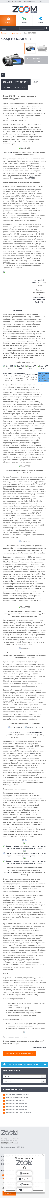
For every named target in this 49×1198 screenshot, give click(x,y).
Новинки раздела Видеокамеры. (17, 1097)
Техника (8, 22)
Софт (40, 22)
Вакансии (5, 1141)
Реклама (15, 1139)
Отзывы (6, 87)
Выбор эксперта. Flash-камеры (17, 1106)
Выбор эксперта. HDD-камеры (17, 1109)
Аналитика (18, 1)
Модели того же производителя (17, 1094)
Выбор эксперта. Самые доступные (19, 1112)
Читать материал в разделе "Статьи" (19, 1053)
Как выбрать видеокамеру (23, 1064)
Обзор (35, 82)
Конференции (29, 1)
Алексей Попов (39, 1048)
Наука (24, 22)
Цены (24, 87)
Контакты (13, 1141)
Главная (4, 33)
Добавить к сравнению (37, 60)
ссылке (9, 872)
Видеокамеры (16, 33)
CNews (9, 1)
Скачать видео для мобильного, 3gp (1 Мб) (39, 299)
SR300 (10, 152)
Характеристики (22, 82)
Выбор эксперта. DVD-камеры (17, 1103)
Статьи (16, 87)
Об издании (6, 1139)
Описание (7, 82)
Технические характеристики (15, 1037)
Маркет (40, 1)
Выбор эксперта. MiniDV (15, 1100)
